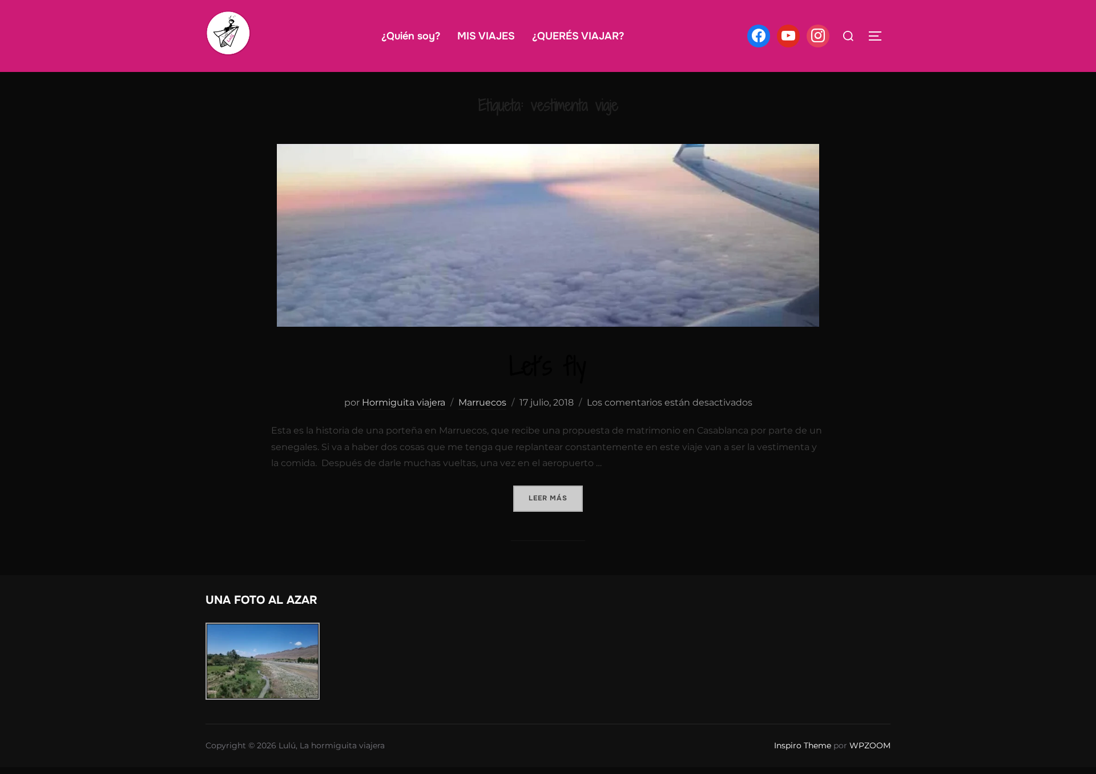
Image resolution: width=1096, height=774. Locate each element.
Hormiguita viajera (403, 402)
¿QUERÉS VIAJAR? (578, 36)
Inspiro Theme (802, 745)
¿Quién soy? (410, 36)
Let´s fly (547, 365)
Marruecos (482, 402)
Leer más (556, 498)
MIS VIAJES (486, 36)
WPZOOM (869, 745)
